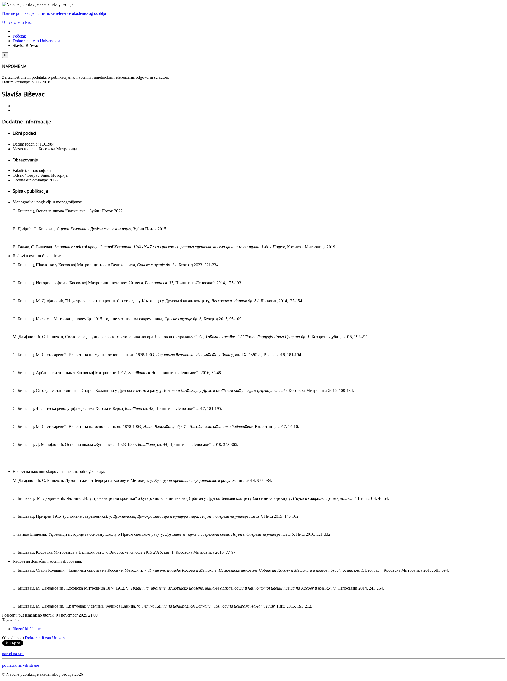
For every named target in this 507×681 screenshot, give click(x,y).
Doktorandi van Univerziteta (36, 41)
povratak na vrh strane (20, 665)
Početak (19, 36)
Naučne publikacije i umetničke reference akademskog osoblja (54, 13)
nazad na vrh (13, 653)
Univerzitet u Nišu (17, 22)
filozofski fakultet (27, 629)
